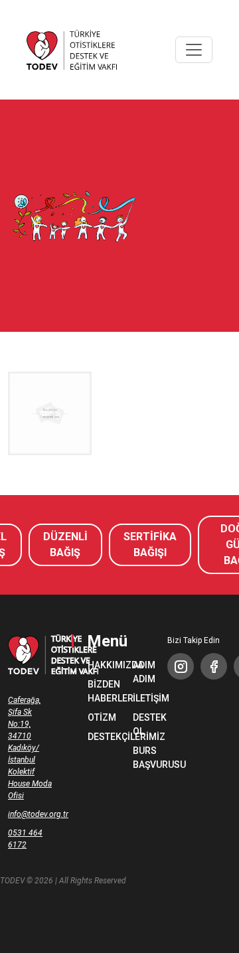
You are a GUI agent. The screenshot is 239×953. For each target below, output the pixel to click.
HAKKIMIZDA (97, 665)
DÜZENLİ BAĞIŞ (65, 544)
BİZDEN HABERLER (97, 691)
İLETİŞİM (142, 698)
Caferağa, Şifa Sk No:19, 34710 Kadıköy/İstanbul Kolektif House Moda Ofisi (30, 748)
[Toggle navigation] (193, 50)
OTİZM (97, 717)
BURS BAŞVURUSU (142, 757)
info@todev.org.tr (30, 814)
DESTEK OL (142, 724)
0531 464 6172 (25, 838)
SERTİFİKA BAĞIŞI (150, 544)
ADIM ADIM (142, 672)
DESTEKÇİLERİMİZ (97, 736)
